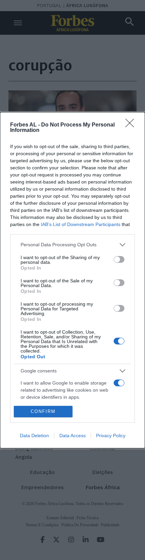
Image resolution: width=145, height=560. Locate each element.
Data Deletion (34, 435)
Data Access (72, 435)
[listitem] (72, 244)
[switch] (119, 259)
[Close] (131, 125)
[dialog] (72, 280)
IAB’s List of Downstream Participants (80, 224)
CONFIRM (43, 411)
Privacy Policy (110, 435)
